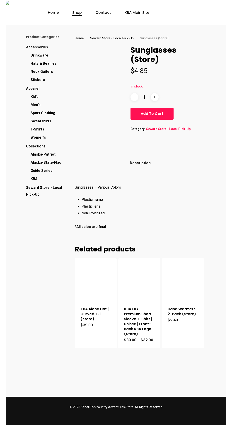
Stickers (38, 80)
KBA (34, 179)
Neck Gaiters (42, 71)
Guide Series (42, 170)
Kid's (35, 97)
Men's (36, 105)
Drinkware (39, 55)
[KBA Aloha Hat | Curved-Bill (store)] (96, 279)
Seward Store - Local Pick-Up (44, 191)
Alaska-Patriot (43, 154)
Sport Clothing (43, 113)
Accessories (37, 47)
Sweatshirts (41, 121)
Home (79, 38)
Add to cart (152, 113)
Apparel (32, 88)
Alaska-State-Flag (46, 162)
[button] (93, 335)
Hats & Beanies (44, 63)
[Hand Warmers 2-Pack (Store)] (183, 279)
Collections (36, 146)
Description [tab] (140, 163)
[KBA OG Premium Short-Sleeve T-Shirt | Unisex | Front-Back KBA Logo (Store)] (139, 279)
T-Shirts (37, 129)
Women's (38, 137)
